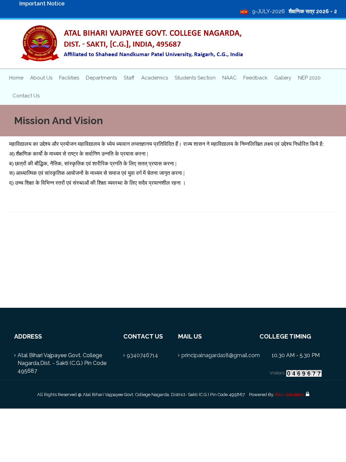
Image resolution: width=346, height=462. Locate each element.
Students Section (195, 78)
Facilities (69, 78)
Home (16, 78)
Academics (154, 78)
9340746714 (142, 355)
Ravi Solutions (289, 394)
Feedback (255, 78)
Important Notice (42, 3)
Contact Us (26, 96)
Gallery (282, 78)
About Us (41, 78)
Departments (101, 78)
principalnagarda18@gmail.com (220, 355)
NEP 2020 (309, 78)
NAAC (229, 78)
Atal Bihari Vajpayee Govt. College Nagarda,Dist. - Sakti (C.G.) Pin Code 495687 (62, 363)
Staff (129, 78)
